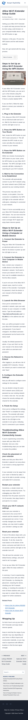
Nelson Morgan (8, 17)
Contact (12, 710)
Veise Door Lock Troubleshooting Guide (13, 685)
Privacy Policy (19, 710)
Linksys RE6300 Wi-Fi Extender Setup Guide (7, 660)
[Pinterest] (3, 704)
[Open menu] (25, 3)
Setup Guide (22, 19)
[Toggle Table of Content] (14, 57)
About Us (6, 710)
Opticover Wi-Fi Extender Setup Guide (21, 660)
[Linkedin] (10, 704)
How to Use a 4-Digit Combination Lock (13, 683)
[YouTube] (7, 704)
